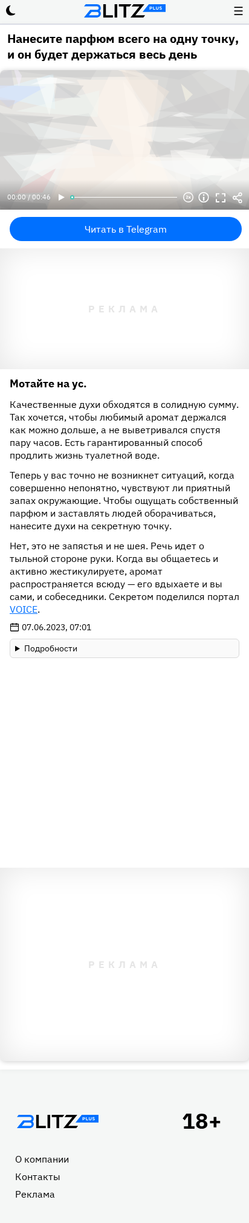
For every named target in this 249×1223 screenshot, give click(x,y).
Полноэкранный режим (220, 197)
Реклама (35, 1194)
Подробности (50, 648)
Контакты (37, 1176)
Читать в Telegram (126, 229)
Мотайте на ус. (48, 383)
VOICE (23, 609)
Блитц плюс (124, 11)
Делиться (237, 197)
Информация (203, 197)
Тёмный (11, 11)
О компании (42, 1159)
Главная (57, 1121)
